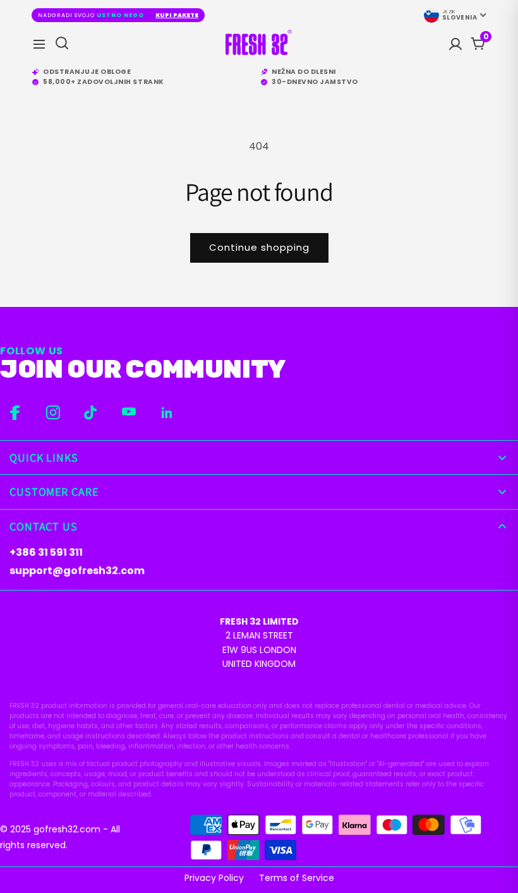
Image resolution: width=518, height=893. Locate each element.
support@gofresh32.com (77, 570)
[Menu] (39, 44)
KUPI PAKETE (176, 15)
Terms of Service (296, 878)
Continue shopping (259, 247)
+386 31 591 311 (46, 552)
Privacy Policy (214, 878)
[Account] (455, 44)
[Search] (61, 43)
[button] (485, 36)
